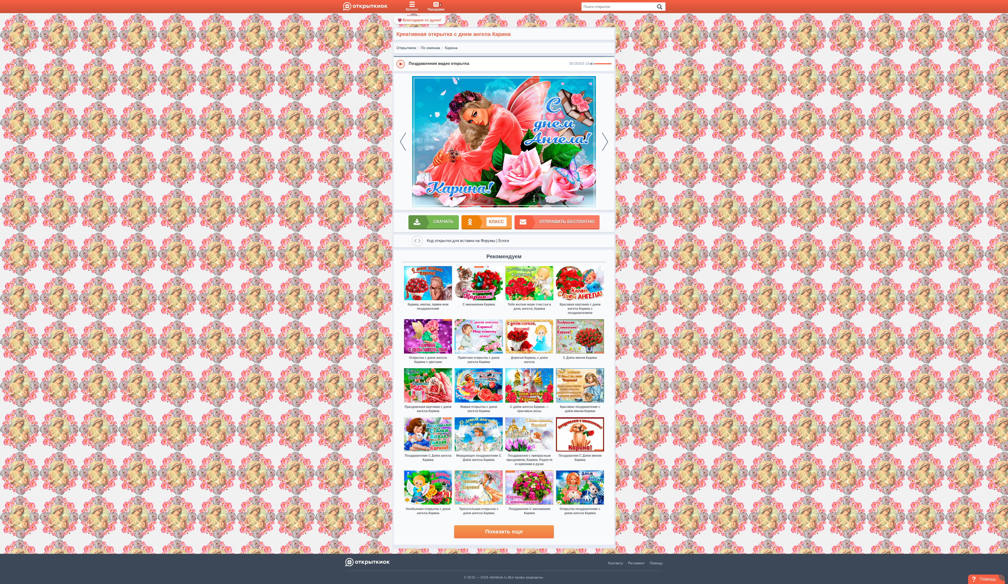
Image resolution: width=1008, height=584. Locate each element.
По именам (430, 48)
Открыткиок (406, 48)
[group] (504, 64)
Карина (451, 48)
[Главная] (365, 7)
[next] (605, 141)
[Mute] (592, 64)
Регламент (636, 563)
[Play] (400, 64)
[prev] (403, 141)
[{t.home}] (368, 562)
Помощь (656, 563)
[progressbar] (603, 64)
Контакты (615, 563)
